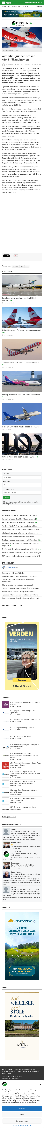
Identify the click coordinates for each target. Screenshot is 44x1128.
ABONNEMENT (6, 6)
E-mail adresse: (9, 489)
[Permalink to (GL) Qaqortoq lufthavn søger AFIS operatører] (5, 716)
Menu (8, 2)
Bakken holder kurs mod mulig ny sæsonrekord (18, 592)
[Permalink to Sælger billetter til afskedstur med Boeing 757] (22, 360)
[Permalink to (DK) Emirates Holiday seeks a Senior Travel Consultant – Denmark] (5, 768)
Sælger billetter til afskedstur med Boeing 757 (20, 362)
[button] (40, 1084)
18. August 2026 (15, 848)
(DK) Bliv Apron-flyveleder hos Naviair (23, 807)
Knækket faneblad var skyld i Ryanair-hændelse (25, 846)
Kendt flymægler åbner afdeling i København (18, 522)
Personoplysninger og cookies (22, 1125)
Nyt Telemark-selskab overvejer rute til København (20, 540)
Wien (26, 266)
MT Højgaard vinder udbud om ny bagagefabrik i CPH (21, 556)
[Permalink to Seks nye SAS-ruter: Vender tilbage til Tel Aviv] (22, 424)
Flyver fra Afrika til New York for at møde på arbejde (20, 529)
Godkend (22, 1109)
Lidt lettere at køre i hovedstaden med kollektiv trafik (20, 598)
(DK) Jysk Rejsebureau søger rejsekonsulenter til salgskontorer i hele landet (24, 755)
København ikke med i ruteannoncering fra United (19, 515)
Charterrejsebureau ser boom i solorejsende (18, 585)
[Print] (37, 64)
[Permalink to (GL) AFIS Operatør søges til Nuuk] (5, 733)
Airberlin (16, 266)
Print (40, 64)
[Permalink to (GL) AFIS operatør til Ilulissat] (5, 742)
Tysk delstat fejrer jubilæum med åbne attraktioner (20, 595)
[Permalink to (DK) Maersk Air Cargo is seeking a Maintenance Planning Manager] (5, 787)
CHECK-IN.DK (16, 852)
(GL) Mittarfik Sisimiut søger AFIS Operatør (25, 719)
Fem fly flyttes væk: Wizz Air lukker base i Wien (21, 395)
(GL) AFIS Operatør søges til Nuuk (22, 728)
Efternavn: (6, 481)
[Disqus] (22, 223)
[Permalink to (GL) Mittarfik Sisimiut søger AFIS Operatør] (5, 725)
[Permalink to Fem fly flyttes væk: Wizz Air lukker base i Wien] (22, 392)
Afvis (22, 1115)
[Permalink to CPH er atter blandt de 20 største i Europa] (22, 454)
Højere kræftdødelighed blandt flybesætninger (18, 519)
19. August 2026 (30, 839)
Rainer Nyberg (16, 872)
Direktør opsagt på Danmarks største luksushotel (19, 576)
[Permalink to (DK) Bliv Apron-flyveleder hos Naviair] (5, 812)
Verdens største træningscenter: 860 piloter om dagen (21, 553)
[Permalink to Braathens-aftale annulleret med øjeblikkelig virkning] (22, 295)
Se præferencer (22, 1121)
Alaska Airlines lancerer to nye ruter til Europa (18, 533)
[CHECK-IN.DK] (22, 24)
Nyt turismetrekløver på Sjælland (13, 573)
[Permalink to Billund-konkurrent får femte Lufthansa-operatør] (22, 327)
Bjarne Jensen (16, 842)
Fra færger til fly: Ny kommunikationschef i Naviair (19, 549)
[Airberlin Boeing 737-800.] (22, 48)
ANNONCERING (16, 6)
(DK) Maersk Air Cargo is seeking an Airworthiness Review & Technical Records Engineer (25, 774)
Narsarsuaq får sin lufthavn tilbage (13, 839)
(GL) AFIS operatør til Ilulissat (20, 736)
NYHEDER (19, 64)
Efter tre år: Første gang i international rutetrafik (17, 882)
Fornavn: (6, 474)
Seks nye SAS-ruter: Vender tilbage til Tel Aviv (20, 427)
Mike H (13, 887)
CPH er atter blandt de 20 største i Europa (18, 457)
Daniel (13, 829)
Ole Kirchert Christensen (10, 1079)
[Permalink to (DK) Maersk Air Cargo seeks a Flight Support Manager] (5, 804)
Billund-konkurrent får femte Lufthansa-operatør (21, 330)
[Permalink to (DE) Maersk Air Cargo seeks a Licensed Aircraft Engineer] (5, 795)
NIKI (22, 266)
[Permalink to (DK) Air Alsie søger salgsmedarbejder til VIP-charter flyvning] (5, 750)
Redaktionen (10, 64)
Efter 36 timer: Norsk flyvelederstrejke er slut (18, 536)
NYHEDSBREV (26, 6)
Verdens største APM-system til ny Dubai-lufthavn (20, 526)
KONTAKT (39, 6)
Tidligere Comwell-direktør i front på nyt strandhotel (20, 588)
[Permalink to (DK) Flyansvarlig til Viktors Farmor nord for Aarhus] (5, 708)
